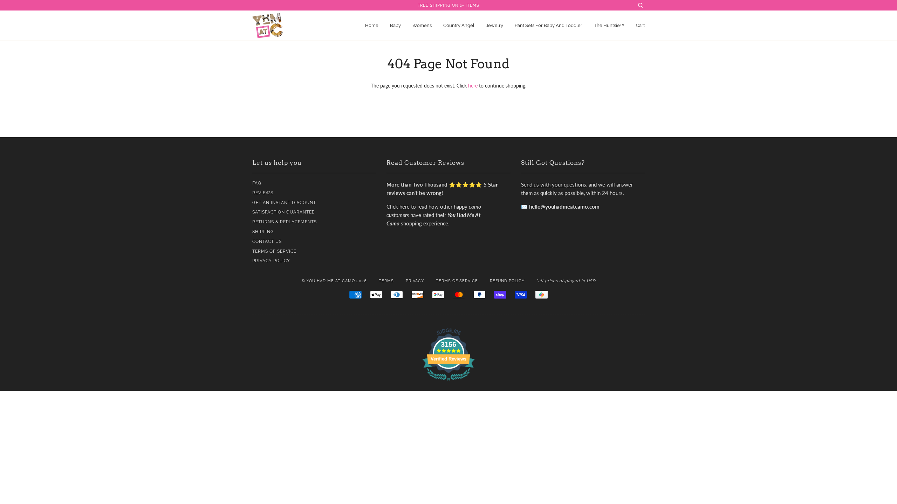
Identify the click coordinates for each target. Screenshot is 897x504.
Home (371, 25)
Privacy (415, 280)
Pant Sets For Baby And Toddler (548, 25)
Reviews (262, 192)
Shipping (263, 231)
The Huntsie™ (609, 25)
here (473, 86)
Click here (398, 206)
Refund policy (507, 280)
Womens (422, 25)
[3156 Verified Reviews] (448, 382)
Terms (386, 280)
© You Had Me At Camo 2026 (334, 280)
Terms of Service (274, 251)
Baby (395, 25)
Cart (640, 25)
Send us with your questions (553, 184)
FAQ (256, 183)
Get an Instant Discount (284, 202)
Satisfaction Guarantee (283, 212)
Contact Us (267, 241)
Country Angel (458, 25)
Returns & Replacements (284, 221)
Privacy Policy (271, 260)
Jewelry (494, 25)
